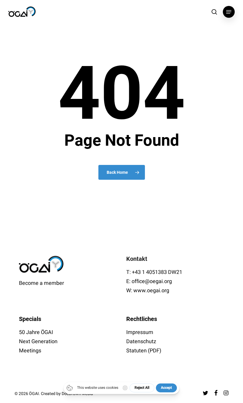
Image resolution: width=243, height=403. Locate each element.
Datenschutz (141, 342)
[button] (229, 12)
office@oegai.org (152, 281)
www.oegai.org (151, 291)
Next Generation (38, 342)
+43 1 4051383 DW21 (157, 272)
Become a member (41, 283)
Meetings (30, 351)
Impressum (139, 332)
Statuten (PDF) (143, 351)
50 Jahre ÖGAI (36, 332)
